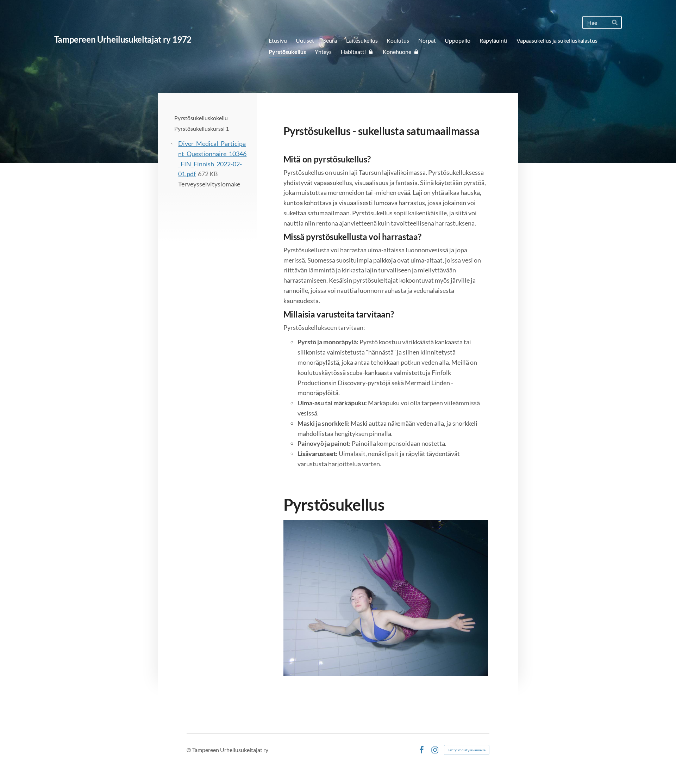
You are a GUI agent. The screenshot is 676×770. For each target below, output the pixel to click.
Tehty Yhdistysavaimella (467, 750)
